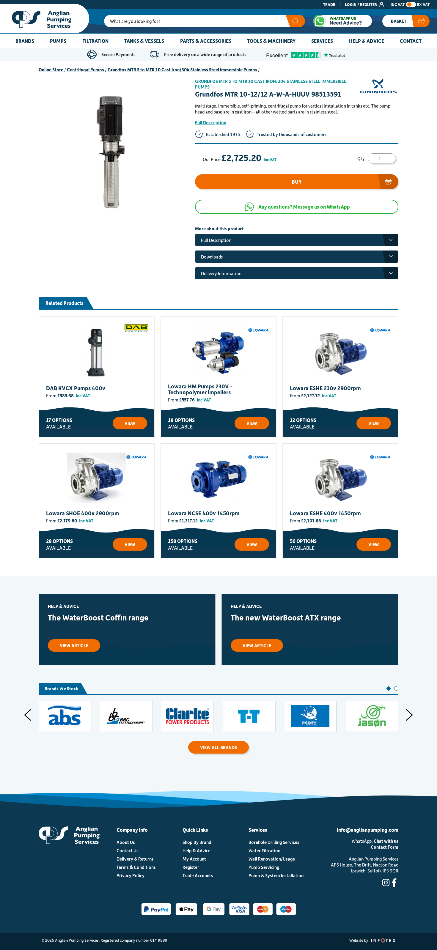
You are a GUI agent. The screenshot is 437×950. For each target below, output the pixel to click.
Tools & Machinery (271, 40)
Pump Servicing (264, 867)
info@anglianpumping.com (367, 829)
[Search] (295, 21)
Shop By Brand (197, 842)
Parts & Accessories (205, 40)
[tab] (388, 688)
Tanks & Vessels (144, 40)
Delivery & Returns (135, 859)
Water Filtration (264, 850)
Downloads (212, 257)
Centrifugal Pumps (85, 70)
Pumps (58, 40)
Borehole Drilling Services (274, 842)
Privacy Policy (130, 875)
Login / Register (361, 4)
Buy (297, 181)
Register (191, 867)
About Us (126, 842)
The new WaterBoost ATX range (286, 617)
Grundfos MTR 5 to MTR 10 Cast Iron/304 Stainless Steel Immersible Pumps (182, 70)
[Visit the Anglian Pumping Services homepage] (44, 18)
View (130, 423)
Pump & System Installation (276, 875)
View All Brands (218, 747)
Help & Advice (366, 40)
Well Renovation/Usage (272, 859)
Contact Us (128, 850)
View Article (74, 645)
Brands (24, 40)
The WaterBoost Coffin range (98, 617)
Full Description (210, 122)
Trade (329, 4)
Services (322, 40)
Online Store (51, 70)
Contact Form (384, 847)
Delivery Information (221, 273)
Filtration (95, 40)
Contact (411, 40)
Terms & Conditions (136, 867)
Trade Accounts (198, 875)
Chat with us (386, 841)
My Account (194, 859)
